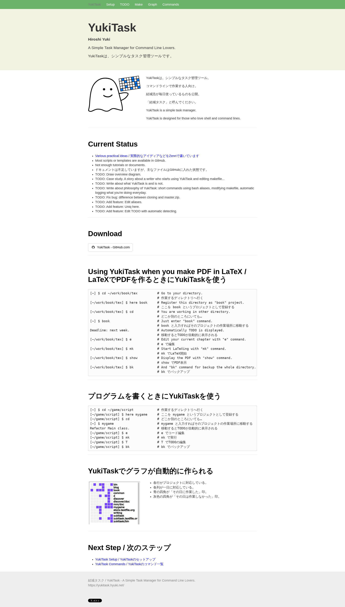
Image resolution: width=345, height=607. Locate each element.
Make (139, 4)
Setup (110, 4)
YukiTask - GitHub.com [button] (112, 247)
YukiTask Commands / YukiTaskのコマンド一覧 (129, 564)
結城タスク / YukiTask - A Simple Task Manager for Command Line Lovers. (141, 580)
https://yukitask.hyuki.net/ (106, 585)
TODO (124, 4)
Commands (170, 4)
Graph (152, 4)
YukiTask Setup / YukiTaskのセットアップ (125, 559)
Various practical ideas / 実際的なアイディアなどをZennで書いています (147, 156)
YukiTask (94, 4)
